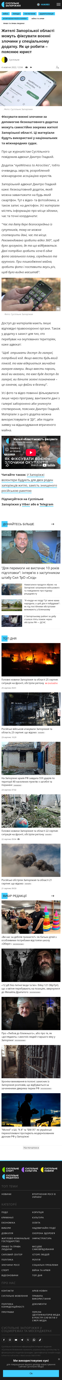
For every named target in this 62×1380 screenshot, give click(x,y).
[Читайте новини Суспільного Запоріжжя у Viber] (28, 1339)
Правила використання (41, 1297)
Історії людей (41, 1254)
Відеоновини (10, 1275)
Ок (31, 1373)
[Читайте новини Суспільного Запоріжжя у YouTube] (16, 1339)
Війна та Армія (38, 19)
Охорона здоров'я (43, 1233)
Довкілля (7, 1233)
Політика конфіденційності (13, 1305)
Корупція (38, 1212)
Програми (8, 1312)
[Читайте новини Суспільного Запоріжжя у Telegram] (22, 1339)
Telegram (46, 504)
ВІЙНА (5, 14)
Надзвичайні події (44, 1227)
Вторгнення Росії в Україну (15, 19)
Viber (26, 504)
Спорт (5, 1270)
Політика (7, 1259)
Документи (39, 1304)
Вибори (6, 1227)
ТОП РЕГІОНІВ (29, 14)
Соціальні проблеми (45, 1264)
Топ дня (37, 1275)
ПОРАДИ (16, 14)
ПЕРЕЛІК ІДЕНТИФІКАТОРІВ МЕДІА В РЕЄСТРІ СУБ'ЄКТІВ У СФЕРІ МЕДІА (46, 1316)
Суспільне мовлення (15, 1295)
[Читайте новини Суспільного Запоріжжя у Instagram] (10, 1339)
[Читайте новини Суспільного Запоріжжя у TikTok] (40, 1339)
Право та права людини (13, 23)
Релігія (36, 1259)
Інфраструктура (42, 1238)
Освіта (36, 1222)
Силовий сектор (12, 1254)
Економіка (8, 1222)
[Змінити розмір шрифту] (57, 67)
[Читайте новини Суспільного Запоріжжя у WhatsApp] (34, 1339)
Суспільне (14, 59)
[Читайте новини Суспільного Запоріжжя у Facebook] (4, 1339)
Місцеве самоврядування (43, 1248)
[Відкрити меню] (59, 4)
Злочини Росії (11, 1264)
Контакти (8, 1290)
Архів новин (39, 1290)
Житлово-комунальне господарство (16, 1240)
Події (5, 1212)
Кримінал (8, 1217)
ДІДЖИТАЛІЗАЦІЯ (46, 14)
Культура (38, 1217)
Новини (6, 1194)
